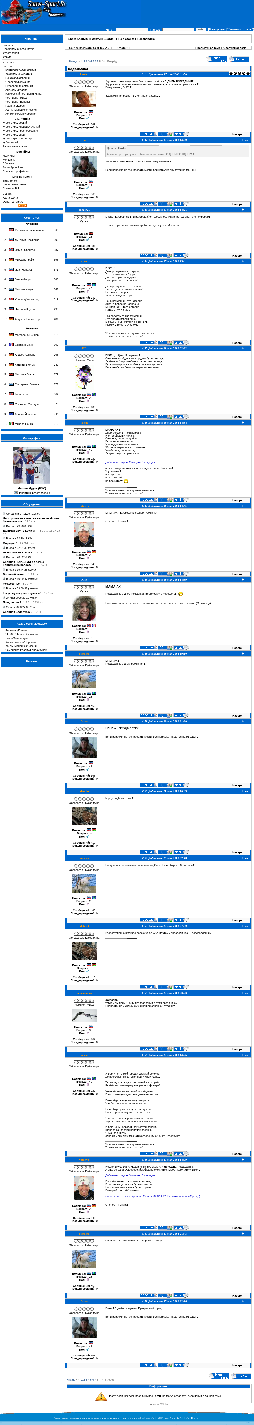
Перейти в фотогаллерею (34, 492)
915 (93, 638)
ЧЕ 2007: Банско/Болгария (21, 634)
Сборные (8, 163)
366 (93, 194)
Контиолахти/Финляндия (20, 70)
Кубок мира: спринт (15, 134)
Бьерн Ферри (23, 279)
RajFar (32, 569)
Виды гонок (10, 180)
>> (34, 521)
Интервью (9, 62)
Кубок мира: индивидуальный (21, 126)
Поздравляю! (12, 602)
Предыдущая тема (207, 47)
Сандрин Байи (24, 344)
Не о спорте (126, 38)
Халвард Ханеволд (26, 299)
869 (93, 124)
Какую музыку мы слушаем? (22, 593)
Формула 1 (10, 543)
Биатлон (8, 66)
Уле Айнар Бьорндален (29, 230)
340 (93, 564)
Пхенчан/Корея (15, 105)
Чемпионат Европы (17, 101)
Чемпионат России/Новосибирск (26, 649)
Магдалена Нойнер (27, 334)
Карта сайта (10, 197)
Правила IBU (11, 188)
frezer (31, 547)
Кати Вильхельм (25, 364)
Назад (73, 61)
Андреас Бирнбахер (27, 319)
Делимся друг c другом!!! (20, 530)
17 (54, 530)
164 (93, 1039)
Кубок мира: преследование (20, 130)
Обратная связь (13, 201)
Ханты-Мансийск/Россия (21, 109)
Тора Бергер (22, 394)
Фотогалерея (11, 52)
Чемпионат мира (16, 97)
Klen (30, 538)
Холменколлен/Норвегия (20, 113)
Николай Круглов (25, 309)
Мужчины (9, 155)
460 (93, 705)
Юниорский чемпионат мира (23, 93)
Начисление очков (14, 184)
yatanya (35, 513)
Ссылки (7, 193)
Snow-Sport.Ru (78, 38)
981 (93, 245)
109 (93, 407)
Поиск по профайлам (16, 171)
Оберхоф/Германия (17, 81)
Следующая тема (234, 47)
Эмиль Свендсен (25, 249)
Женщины (9, 159)
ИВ (30, 526)
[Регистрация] (217, 29)
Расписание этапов (15, 146)
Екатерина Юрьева (27, 384)
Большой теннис (14, 574)
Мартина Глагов (25, 374)
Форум (7, 56)
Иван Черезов (23, 269)
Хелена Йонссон (25, 414)
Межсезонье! (12, 583)
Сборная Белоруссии (17, 611)
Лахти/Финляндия (16, 638)
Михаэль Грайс (24, 259)
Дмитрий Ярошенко (27, 239)
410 (93, 842)
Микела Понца (24, 423)
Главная (8, 45)
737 (93, 297)
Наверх (237, 134)
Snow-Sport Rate (13, 167)
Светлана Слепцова (27, 404)
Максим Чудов (24, 289)
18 (58, 530)
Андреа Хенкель (25, 354)
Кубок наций (10, 142)
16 (50, 530)
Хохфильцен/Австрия (18, 73)
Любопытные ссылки (17, 552)
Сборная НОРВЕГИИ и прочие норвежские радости (23, 563)
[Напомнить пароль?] (240, 29)
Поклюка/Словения (17, 77)
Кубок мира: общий (15, 122)
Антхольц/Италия (16, 89)
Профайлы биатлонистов (18, 48)
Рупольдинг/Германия (19, 85)
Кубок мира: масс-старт (18, 138)
